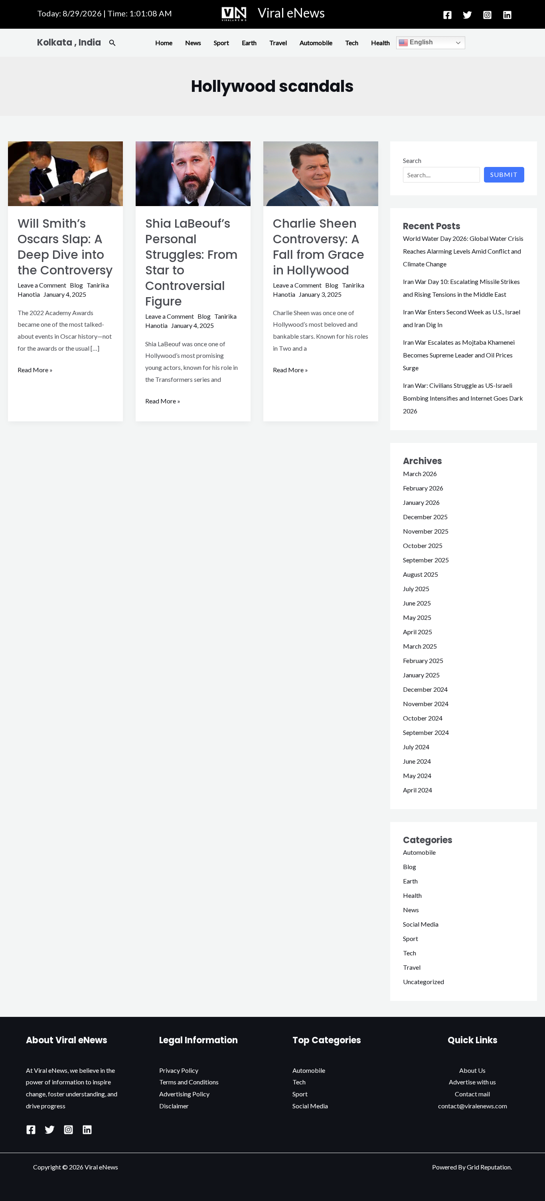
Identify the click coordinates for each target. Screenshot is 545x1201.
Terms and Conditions (189, 1082)
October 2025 (422, 545)
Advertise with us (472, 1082)
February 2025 (423, 660)
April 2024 (417, 790)
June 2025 (417, 603)
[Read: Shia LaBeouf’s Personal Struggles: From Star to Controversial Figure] (193, 173)
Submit (504, 174)
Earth (249, 42)
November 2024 (425, 703)
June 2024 (417, 761)
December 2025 (425, 516)
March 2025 (420, 646)
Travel (278, 42)
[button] (112, 43)
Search (412, 160)
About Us (472, 1070)
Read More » (35, 368)
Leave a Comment (42, 285)
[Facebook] (447, 15)
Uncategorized (423, 981)
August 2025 (420, 574)
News (193, 42)
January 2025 (421, 675)
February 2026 (423, 488)
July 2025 (416, 588)
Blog (76, 285)
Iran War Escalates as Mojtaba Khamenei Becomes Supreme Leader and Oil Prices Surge (459, 354)
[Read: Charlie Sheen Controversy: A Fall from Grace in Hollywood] (320, 173)
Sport (221, 42)
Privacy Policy (178, 1070)
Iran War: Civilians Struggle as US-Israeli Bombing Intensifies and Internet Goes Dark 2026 (463, 398)
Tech (351, 42)
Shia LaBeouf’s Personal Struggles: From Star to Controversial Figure (191, 262)
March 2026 (420, 473)
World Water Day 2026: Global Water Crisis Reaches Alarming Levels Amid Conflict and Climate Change (463, 251)
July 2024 (416, 746)
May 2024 (417, 775)
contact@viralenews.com (472, 1106)
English (420, 42)
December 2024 (425, 689)
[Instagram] (487, 15)
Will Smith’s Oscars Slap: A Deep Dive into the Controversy (65, 247)
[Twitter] (467, 15)
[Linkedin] (507, 15)
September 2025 (426, 560)
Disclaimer (174, 1106)
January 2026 (421, 502)
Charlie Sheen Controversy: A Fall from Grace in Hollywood (318, 247)
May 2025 (417, 617)
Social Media (420, 924)
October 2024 (422, 718)
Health (380, 42)
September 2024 (426, 732)
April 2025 (417, 631)
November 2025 (425, 531)
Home (163, 42)
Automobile (316, 42)
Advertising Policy (184, 1094)
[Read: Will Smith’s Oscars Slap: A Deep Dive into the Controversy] (65, 173)
